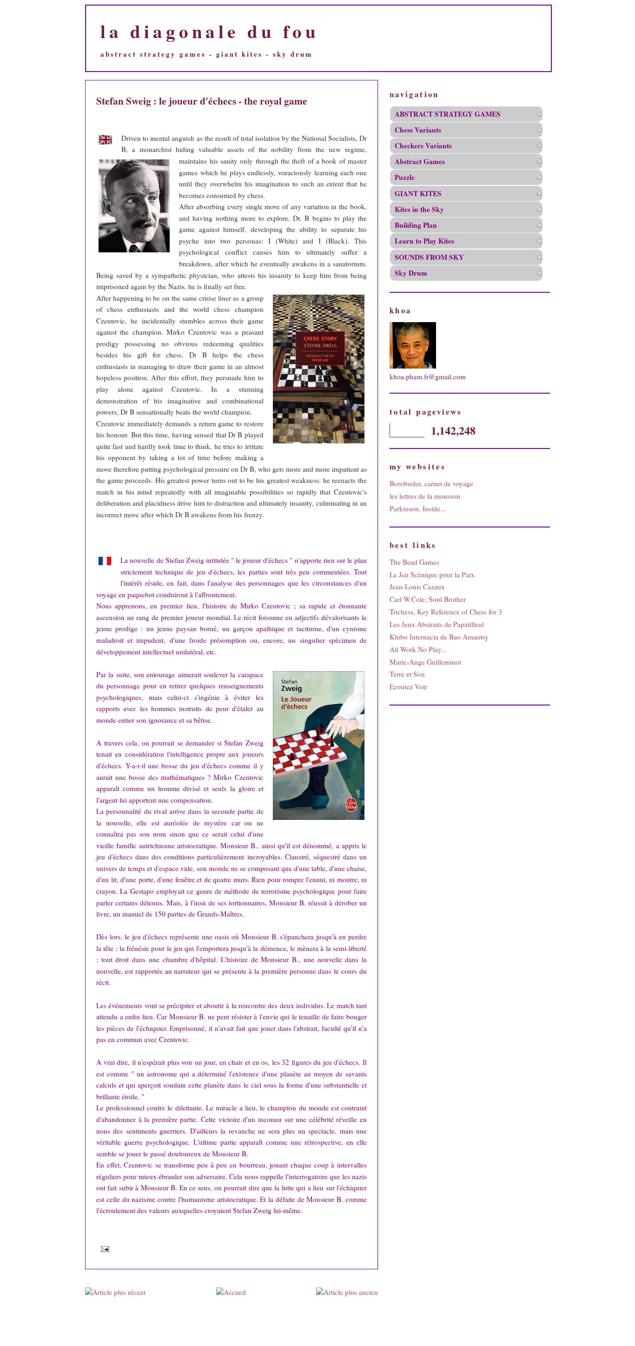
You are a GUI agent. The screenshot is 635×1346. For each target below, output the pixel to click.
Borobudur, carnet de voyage (431, 483)
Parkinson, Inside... (418, 508)
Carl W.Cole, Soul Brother (428, 599)
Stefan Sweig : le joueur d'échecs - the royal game (201, 101)
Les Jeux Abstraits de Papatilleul (437, 624)
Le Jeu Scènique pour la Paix (432, 574)
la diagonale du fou (209, 31)
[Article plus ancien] (347, 1292)
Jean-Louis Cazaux (417, 586)
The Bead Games (414, 562)
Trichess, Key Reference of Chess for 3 (446, 611)
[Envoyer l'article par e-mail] (103, 1249)
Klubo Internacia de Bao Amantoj (439, 636)
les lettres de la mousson (425, 496)
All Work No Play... (418, 649)
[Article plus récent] (115, 1292)
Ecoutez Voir (408, 686)
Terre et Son (407, 674)
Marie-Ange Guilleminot (425, 661)
